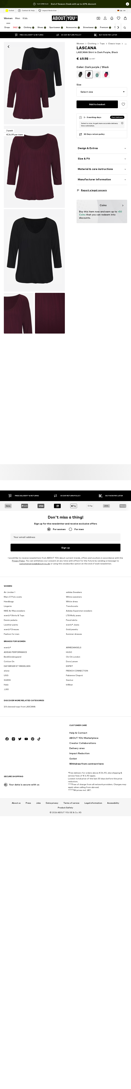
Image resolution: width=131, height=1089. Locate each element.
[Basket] (125, 18)
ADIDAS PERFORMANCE (15, 652)
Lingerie (8, 606)
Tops (102, 43)
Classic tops (114, 43)
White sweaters (74, 597)
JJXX (6, 689)
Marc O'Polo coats (13, 597)
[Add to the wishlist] (123, 104)
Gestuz (69, 680)
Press (28, 803)
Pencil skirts (71, 620)
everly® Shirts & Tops (14, 615)
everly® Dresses (11, 629)
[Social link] (7, 739)
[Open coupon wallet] (98, 18)
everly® (7, 647)
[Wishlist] (118, 18)
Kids (25, 18)
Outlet (11, 10)
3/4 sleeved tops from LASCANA (19, 706)
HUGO (69, 652)
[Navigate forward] (118, 27)
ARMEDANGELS (73, 647)
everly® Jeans (72, 625)
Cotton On (9, 661)
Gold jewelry (72, 629)
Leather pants (11, 625)
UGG (6, 675)
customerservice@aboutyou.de (34, 563)
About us (16, 803)
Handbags (9, 601)
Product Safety (65, 808)
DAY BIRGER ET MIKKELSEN (17, 666)
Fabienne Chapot (74, 675)
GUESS (7, 680)
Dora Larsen (72, 661)
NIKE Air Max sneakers (14, 611)
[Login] (105, 18)
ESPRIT (69, 666)
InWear (69, 684)
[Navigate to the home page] (21, 726)
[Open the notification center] (112, 18)
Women (8, 18)
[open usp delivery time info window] (122, 123)
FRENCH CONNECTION (77, 671)
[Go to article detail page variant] (80, 74)
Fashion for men (11, 634)
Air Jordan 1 (9, 592)
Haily (6, 684)
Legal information (93, 803)
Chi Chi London (73, 657)
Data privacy (52, 803)
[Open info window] (127, 4)
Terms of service (71, 803)
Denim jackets (10, 620)
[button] (102, 91)
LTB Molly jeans (73, 615)
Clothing (92, 43)
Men (17, 18)
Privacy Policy (18, 561)
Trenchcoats (72, 606)
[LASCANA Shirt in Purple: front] (34, 83)
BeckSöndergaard (12, 657)
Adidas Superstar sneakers (79, 611)
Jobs (38, 803)
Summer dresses (74, 634)
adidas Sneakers (74, 592)
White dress (72, 601)
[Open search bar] (123, 27)
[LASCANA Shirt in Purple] (34, 250)
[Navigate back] (8, 46)
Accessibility (113, 803)
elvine (6, 671)
